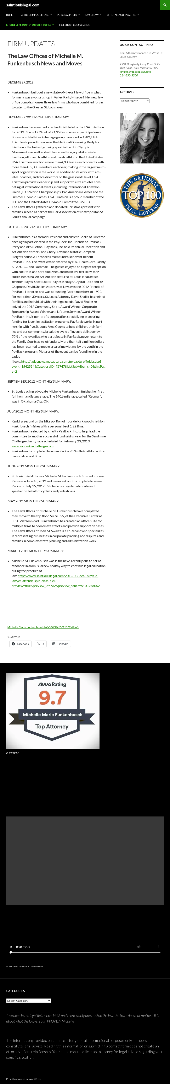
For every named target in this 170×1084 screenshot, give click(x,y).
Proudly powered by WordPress (23, 1078)
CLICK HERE (12, 753)
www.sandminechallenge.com (32, 446)
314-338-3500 (129, 75)
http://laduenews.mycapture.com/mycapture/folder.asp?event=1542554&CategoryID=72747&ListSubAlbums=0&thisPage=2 (59, 366)
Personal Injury (67, 15)
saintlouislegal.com (22, 5)
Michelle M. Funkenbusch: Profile (28, 24)
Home (9, 15)
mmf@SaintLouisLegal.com (135, 71)
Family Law (91, 15)
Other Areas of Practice (121, 15)
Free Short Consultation (74, 24)
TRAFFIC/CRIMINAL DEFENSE (33, 15)
